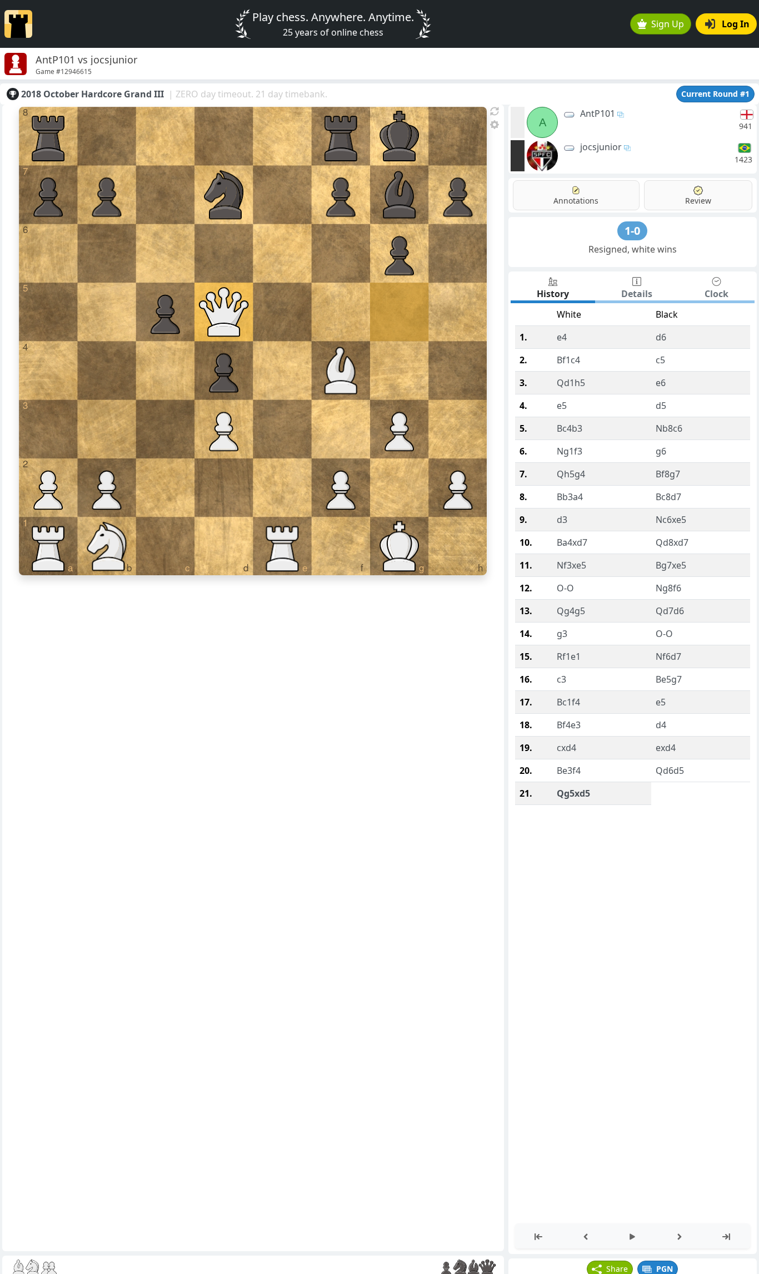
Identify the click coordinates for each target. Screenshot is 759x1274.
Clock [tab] (716, 294)
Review (698, 200)
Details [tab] (636, 294)
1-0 (632, 230)
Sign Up (667, 24)
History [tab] (553, 294)
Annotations (575, 200)
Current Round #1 (715, 93)
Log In (736, 24)
